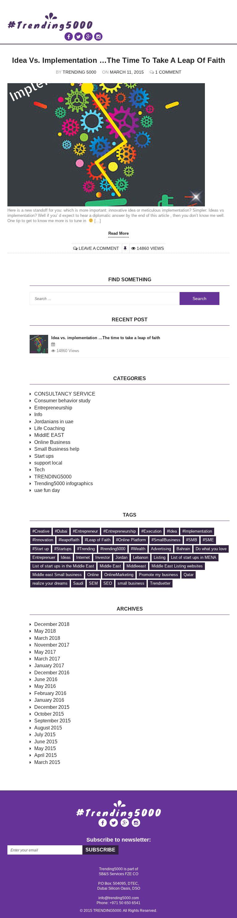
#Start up (40, 548)
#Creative (40, 531)
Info (38, 414)
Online (93, 574)
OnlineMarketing (118, 574)
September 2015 (52, 720)
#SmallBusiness (166, 540)
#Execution (151, 531)
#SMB (191, 540)
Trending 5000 (79, 72)
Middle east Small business (57, 574)
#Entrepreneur (85, 531)
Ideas (66, 557)
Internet (83, 557)
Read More (118, 233)
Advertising (161, 548)
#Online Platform (131, 540)
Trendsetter (160, 583)
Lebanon (140, 557)
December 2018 (51, 624)
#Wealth (138, 548)
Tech (39, 469)
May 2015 (45, 748)
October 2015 (49, 714)
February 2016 (50, 693)
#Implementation (197, 531)
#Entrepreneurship (119, 531)
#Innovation (42, 540)
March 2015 (47, 762)
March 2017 (47, 658)
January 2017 (49, 665)
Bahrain (183, 548)
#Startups (63, 548)
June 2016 (45, 679)
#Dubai (61, 531)
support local (48, 462)
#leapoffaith (69, 540)
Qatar (188, 574)
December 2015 (51, 707)
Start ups (44, 456)
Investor (102, 557)
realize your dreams (50, 583)
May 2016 (45, 686)
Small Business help (56, 449)
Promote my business (158, 574)
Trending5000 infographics (63, 483)
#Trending (86, 548)
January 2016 (49, 700)
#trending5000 (112, 548)
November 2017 (51, 645)
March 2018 (47, 638)
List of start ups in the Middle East (63, 566)
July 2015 (45, 734)
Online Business (52, 442)
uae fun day (47, 490)
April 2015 (45, 755)
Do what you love (211, 548)
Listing (159, 557)
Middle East (110, 566)
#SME (208, 540)
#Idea (172, 531)
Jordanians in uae (53, 421)
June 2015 (45, 741)
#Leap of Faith (97, 540)
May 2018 (45, 631)
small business (131, 583)
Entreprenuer (43, 557)
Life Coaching (49, 428)
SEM (93, 583)
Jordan (121, 557)
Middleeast (136, 566)
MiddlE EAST (49, 435)
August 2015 (48, 727)
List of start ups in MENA (193, 557)
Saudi (78, 583)
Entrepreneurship (53, 407)
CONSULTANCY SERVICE (64, 393)
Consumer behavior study (62, 400)
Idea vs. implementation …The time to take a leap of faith (118, 60)
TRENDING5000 (53, 476)
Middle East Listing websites (177, 566)
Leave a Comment (99, 248)
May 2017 (45, 652)
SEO (107, 583)
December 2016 (51, 672)
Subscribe (100, 849)
